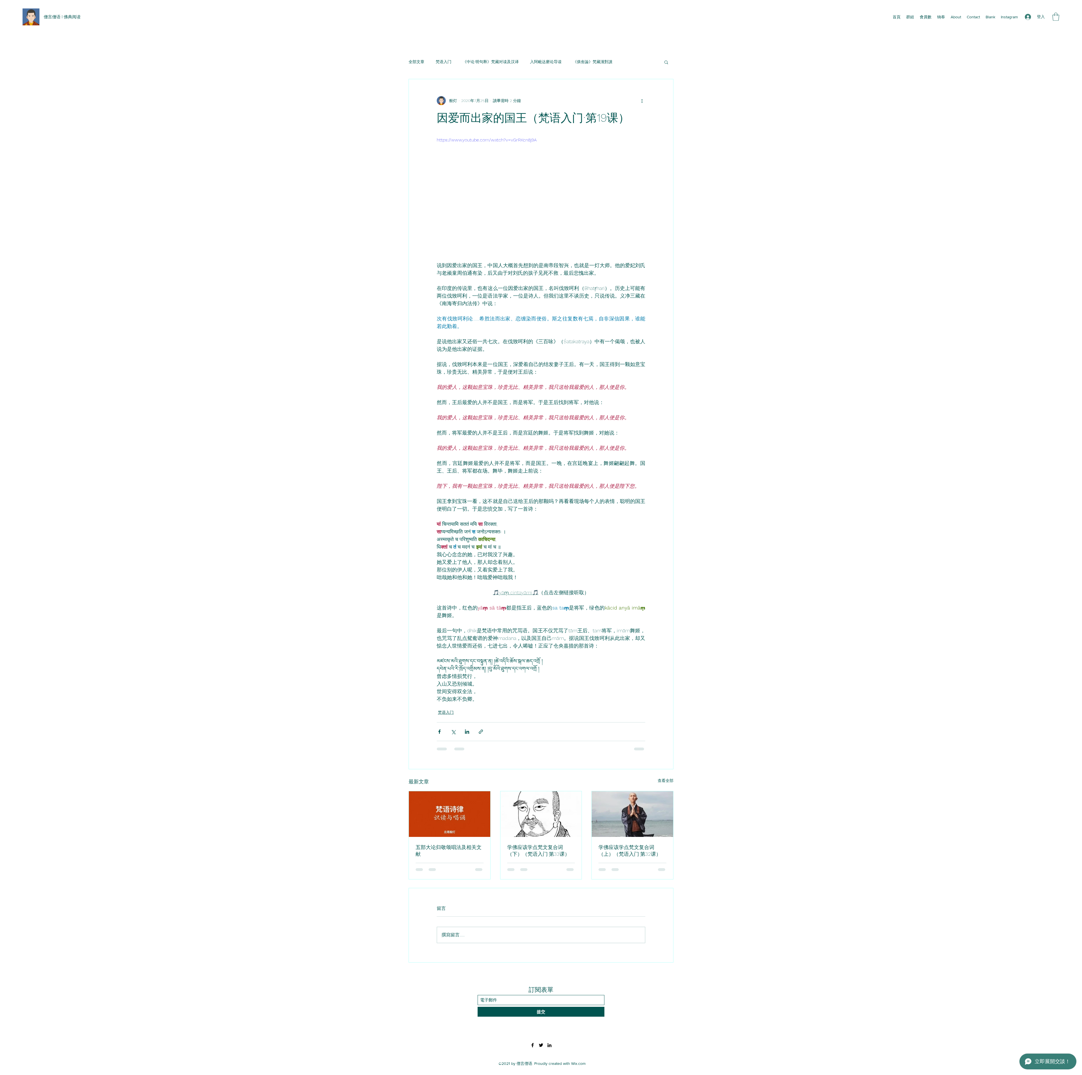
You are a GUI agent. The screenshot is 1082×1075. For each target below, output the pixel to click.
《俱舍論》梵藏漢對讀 (592, 61)
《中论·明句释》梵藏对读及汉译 (491, 61)
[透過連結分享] (481, 731)
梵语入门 (443, 61)
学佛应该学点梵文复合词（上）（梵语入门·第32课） (629, 850)
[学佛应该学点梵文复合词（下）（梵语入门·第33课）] (541, 814)
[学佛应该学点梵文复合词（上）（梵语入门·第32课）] (632, 814)
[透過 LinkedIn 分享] (467, 731)
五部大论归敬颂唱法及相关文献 (449, 850)
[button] (1055, 17)
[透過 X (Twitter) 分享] (453, 731)
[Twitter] (541, 1045)
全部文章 (416, 61)
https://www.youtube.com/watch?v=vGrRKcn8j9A (487, 140)
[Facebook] (532, 1045)
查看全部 (665, 780)
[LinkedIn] (549, 1045)
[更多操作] (641, 100)
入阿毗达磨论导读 (546, 61)
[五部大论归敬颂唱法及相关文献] (449, 814)
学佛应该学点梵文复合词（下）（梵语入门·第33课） (538, 850)
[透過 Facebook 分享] (439, 731)
